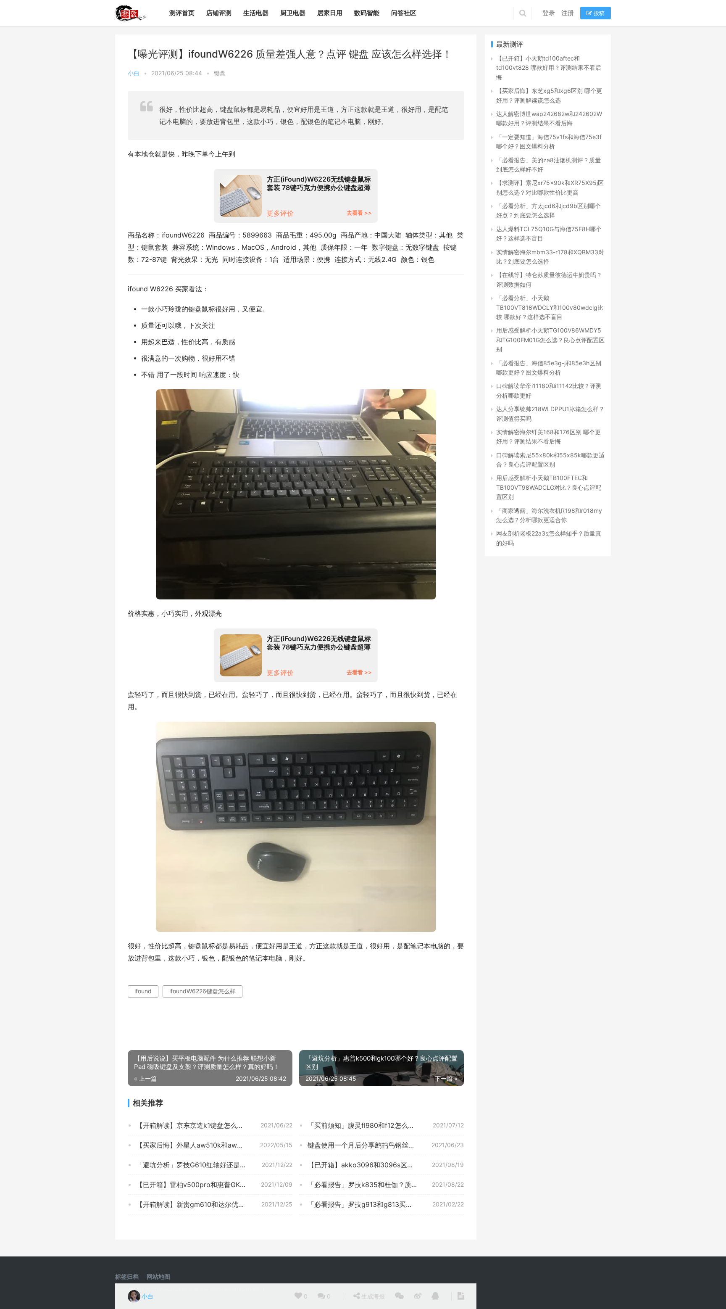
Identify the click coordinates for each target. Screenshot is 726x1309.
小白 (133, 73)
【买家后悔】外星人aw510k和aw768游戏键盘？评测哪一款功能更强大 (214, 1145)
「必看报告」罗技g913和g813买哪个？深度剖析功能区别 (386, 1204)
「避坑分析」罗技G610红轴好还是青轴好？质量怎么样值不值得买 (214, 1165)
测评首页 (182, 13)
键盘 (220, 73)
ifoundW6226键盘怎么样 (202, 991)
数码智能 (366, 13)
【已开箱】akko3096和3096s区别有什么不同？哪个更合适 (386, 1165)
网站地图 (158, 1276)
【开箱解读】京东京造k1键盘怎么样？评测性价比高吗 (214, 1125)
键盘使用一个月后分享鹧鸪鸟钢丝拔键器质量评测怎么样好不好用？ (386, 1145)
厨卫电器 (292, 13)
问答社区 (403, 13)
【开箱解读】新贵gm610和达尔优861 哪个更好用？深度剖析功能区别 (214, 1204)
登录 (548, 13)
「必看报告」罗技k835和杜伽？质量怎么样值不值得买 (386, 1184)
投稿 (598, 13)
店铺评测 (218, 13)
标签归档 (127, 1276)
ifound (143, 991)
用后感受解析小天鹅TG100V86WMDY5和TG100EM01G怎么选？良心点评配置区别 (550, 340)
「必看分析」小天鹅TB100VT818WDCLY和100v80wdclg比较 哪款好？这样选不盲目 (549, 307)
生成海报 (372, 1296)
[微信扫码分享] (399, 1296)
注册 (567, 13)
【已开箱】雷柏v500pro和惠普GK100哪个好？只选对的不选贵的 (214, 1184)
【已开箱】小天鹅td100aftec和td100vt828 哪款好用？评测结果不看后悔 (548, 68)
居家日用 (329, 13)
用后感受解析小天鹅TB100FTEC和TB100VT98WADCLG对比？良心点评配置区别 (548, 487)
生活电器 (255, 13)
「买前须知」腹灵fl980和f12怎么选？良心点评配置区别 (386, 1125)
